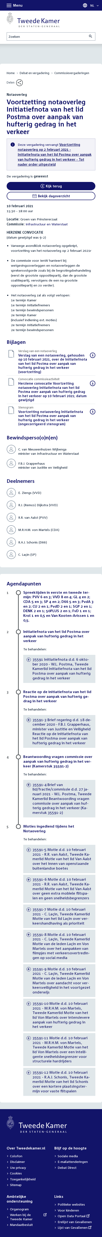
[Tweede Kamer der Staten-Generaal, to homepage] (33, 19)
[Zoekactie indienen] (91, 36)
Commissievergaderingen (71, 73)
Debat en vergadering (34, 73)
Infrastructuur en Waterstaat (47, 224)
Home (11, 73)
